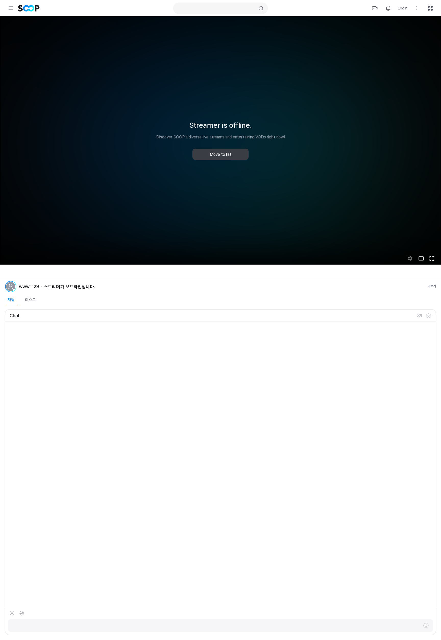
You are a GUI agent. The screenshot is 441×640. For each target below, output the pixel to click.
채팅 (11, 299)
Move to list (220, 154)
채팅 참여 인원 (419, 316)
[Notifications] (388, 8)
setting (410, 258)
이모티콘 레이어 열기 (426, 625)
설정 (428, 316)
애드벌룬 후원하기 (22, 613)
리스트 (30, 299)
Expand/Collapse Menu (11, 8)
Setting (417, 8)
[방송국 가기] (10, 286)
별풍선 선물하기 (12, 613)
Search (261, 8)
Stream (375, 8)
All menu (430, 8)
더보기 (431, 286)
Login (402, 8)
